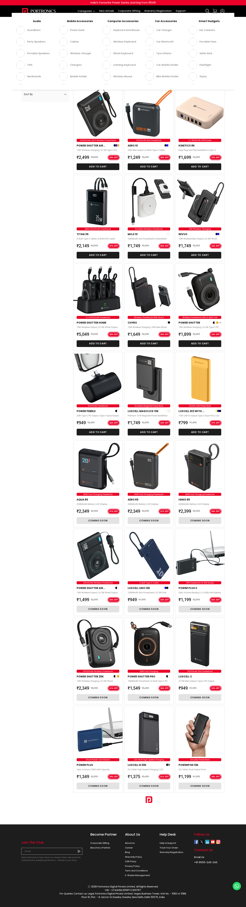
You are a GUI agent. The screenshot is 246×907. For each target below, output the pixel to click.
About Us (130, 843)
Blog (127, 852)
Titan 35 (83, 234)
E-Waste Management (137, 875)
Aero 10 (133, 145)
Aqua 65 (82, 499)
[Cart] (215, 11)
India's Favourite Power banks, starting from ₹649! (123, 3)
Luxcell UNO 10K (139, 588)
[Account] (222, 11)
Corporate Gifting (99, 843)
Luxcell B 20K (137, 765)
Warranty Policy (133, 857)
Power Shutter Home (91, 322)
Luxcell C (185, 676)
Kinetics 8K (187, 145)
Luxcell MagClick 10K (143, 411)
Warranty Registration (171, 852)
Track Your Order (169, 847)
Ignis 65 (184, 499)
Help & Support (168, 843)
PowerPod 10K (188, 765)
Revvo (183, 234)
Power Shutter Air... (91, 145)
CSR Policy (130, 861)
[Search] (207, 11)
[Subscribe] (79, 851)
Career (129, 847)
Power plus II (188, 588)
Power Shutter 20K (90, 676)
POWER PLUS (85, 765)
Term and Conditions (136, 870)
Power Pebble (86, 411)
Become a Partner (100, 847)
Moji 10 (133, 234)
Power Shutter (189, 322)
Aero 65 (133, 499)
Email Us (199, 857)
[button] (45, 94)
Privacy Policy (132, 866)
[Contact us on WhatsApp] (237, 886)
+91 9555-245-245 (205, 862)
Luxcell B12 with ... (191, 411)
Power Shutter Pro (141, 676)
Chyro (132, 322)
